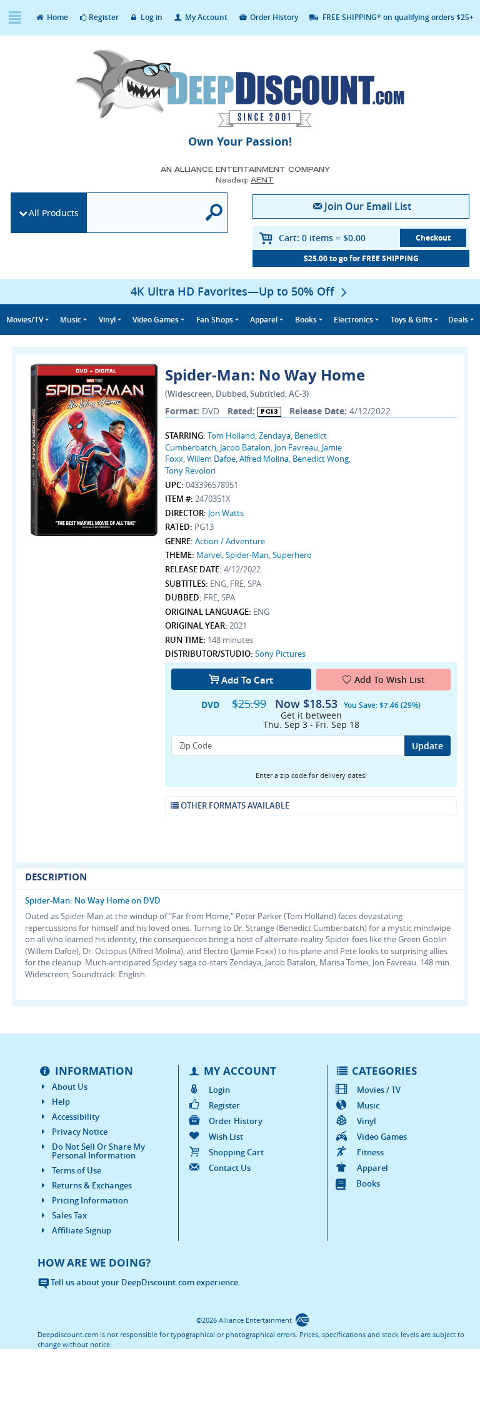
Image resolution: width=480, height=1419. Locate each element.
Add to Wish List (389, 679)
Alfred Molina (264, 458)
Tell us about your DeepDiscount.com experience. (145, 1282)
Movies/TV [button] (24, 319)
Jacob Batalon (245, 447)
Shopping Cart (236, 1152)
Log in (150, 17)
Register (104, 17)
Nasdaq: (245, 179)
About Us (70, 1086)
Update (427, 746)
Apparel (372, 1167)
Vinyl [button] (107, 319)
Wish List (225, 1136)
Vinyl (366, 1121)
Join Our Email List (367, 206)
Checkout (433, 237)
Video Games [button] (155, 319)
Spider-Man (247, 554)
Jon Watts (226, 513)
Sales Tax (69, 1215)
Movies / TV (379, 1089)
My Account (205, 17)
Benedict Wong (320, 458)
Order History (273, 17)
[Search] (214, 212)
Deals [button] (458, 319)
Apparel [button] (264, 319)
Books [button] (306, 319)
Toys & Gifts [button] (411, 319)
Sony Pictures (280, 653)
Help (61, 1101)
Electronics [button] (353, 319)
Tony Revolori (190, 470)
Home (56, 17)
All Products (54, 213)
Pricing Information (90, 1200)
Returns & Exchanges (92, 1185)
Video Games (382, 1136)
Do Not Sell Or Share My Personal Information (98, 1151)
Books (368, 1183)
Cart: (322, 238)
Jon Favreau (296, 447)
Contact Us (229, 1167)
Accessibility (75, 1116)
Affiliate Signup (81, 1230)
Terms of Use (76, 1170)
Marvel (209, 554)
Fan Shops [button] (214, 319)
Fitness (370, 1152)
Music (368, 1105)
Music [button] (70, 319)
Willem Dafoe (211, 458)
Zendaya (275, 435)
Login (219, 1089)
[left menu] (14, 18)
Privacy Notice (80, 1131)
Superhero (292, 554)
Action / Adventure (230, 541)
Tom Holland (231, 435)
